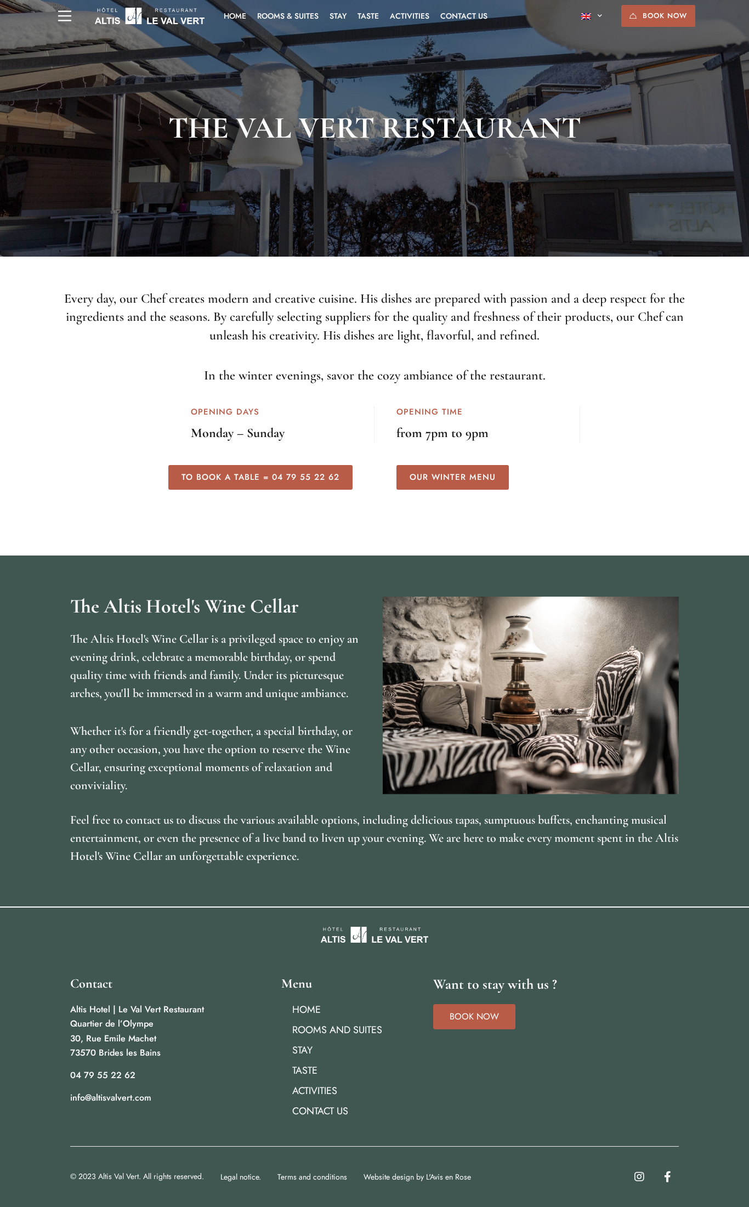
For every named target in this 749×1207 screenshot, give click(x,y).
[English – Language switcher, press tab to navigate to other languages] (591, 16)
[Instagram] (639, 1177)
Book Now (665, 15)
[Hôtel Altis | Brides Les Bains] (150, 16)
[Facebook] (668, 1177)
